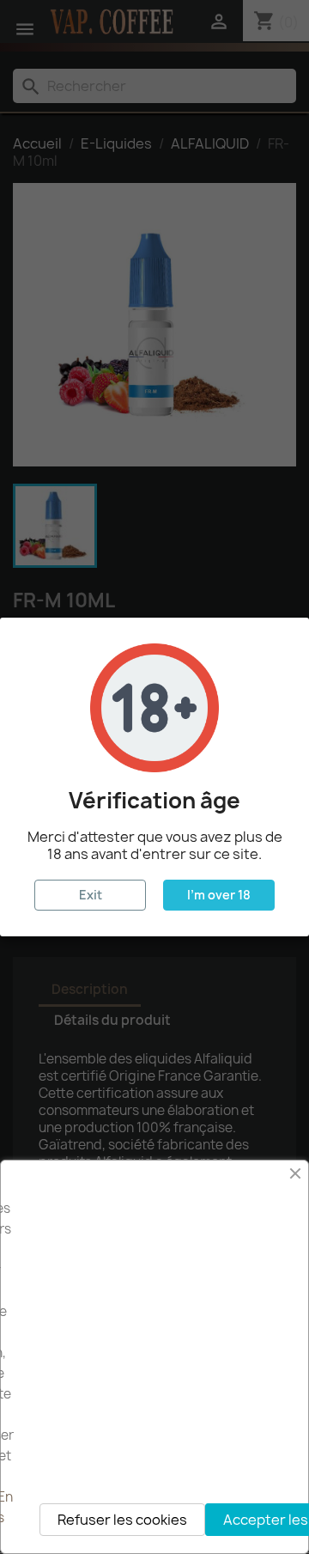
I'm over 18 (219, 895)
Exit (90, 895)
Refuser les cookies (122, 1519)
